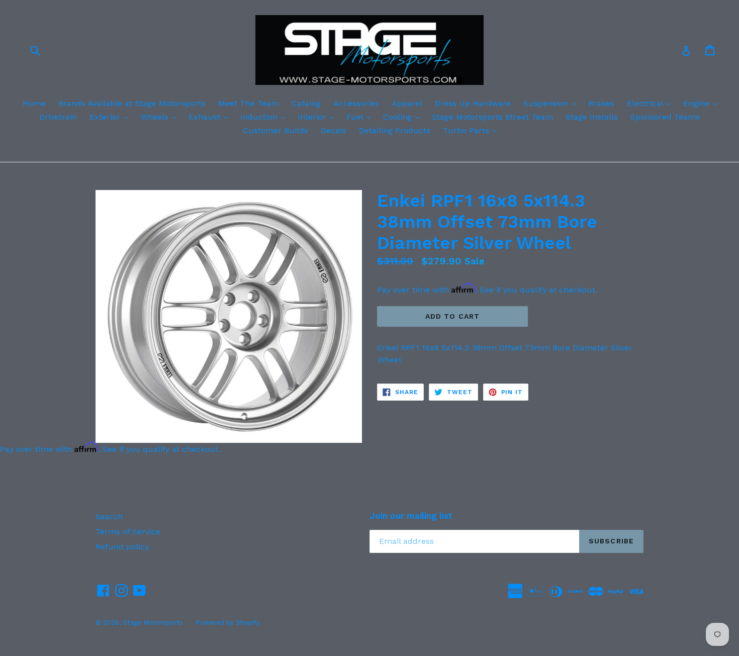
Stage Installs (592, 117)
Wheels (160, 117)
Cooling (403, 117)
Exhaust (211, 117)
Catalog (306, 103)
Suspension (552, 103)
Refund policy (122, 546)
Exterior (111, 117)
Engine (702, 103)
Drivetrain (58, 117)
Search (109, 516)
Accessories (356, 103)
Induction (265, 117)
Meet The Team (248, 103)
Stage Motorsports (153, 622)
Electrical (651, 103)
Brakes (601, 103)
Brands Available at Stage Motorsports (132, 103)
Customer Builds (275, 130)
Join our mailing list (410, 516)
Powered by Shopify (228, 622)
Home (34, 103)
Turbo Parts (472, 130)
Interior (318, 117)
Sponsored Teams (665, 117)
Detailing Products (394, 130)
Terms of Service (128, 531)
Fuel (361, 117)
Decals (333, 130)
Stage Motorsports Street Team (492, 117)
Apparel (407, 103)
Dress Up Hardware (473, 103)
